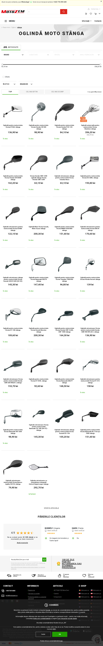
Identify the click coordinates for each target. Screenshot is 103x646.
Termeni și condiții (34, 593)
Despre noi (31, 590)
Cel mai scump (57, 92)
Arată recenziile (22, 543)
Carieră (56, 593)
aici (61, 641)
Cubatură (33, 55)
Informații (86, 21)
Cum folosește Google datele (67, 618)
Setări (43, 634)
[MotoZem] (13, 12)
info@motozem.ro (12, 595)
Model (57, 55)
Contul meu (94, 9)
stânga (19, 27)
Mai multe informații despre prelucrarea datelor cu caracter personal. (28, 568)
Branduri (24, 84)
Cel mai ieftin (32, 92)
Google (48, 610)
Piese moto (6, 27)
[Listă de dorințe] (91, 14)
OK (60, 634)
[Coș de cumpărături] (96, 13)
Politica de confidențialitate (42, 618)
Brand (6, 55)
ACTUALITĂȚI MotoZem (61, 590)
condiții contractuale (32, 564)
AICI (54, 629)
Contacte (97, 21)
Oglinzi (13, 27)
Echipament (58, 597)
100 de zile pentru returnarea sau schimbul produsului (72, 564)
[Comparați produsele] (86, 14)
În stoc (6, 84)
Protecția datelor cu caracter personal (37, 598)
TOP (10, 92)
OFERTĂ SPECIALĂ (51, 508)
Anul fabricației (87, 55)
